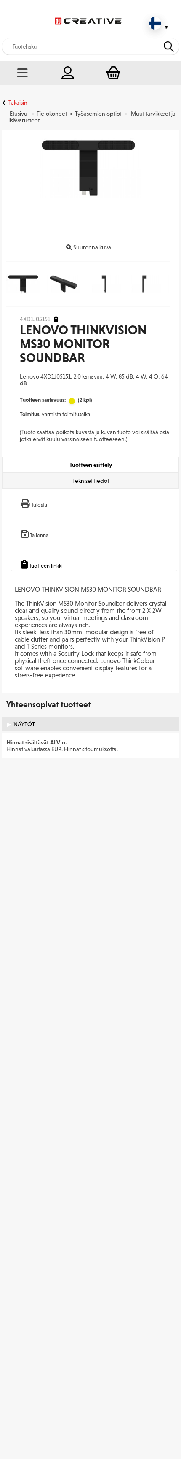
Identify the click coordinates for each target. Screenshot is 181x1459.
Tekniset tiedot (90, 480)
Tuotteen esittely (90, 464)
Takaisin (17, 102)
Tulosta (39, 505)
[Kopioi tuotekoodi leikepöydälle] (56, 319)
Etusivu (18, 113)
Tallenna (39, 535)
